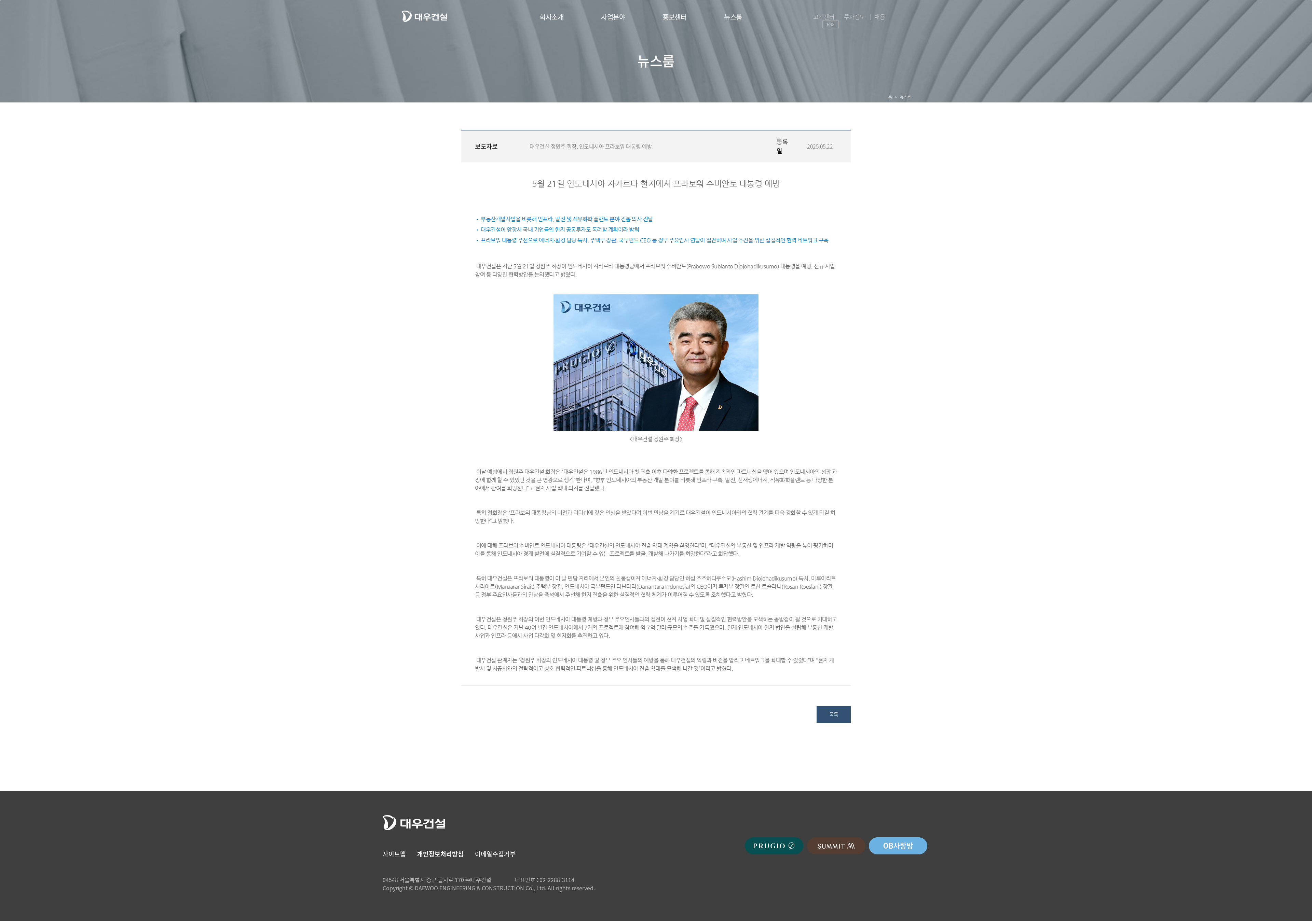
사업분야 (613, 17)
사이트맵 (394, 854)
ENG (830, 24)
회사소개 (551, 17)
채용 (879, 16)
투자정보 (854, 16)
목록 (833, 714)
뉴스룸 (733, 17)
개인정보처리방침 (440, 854)
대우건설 (424, 16)
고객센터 (823, 16)
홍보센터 (674, 17)
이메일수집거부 (495, 854)
